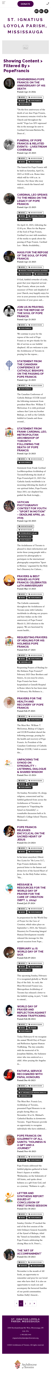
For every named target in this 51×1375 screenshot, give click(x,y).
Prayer (33, 1028)
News (22, 97)
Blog (22, 1262)
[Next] (34, 1303)
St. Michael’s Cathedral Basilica (33, 1092)
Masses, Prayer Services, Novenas (34, 270)
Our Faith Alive (26, 526)
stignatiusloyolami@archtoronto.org (25, 1338)
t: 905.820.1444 (25, 1334)
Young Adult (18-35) (28, 533)
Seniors (23, 1265)
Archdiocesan (36, 97)
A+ (36, 11)
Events (33, 784)
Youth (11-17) (25, 536)
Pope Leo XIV (25, 104)
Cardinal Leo (41, 274)
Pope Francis (35, 100)
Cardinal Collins (37, 216)
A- (41, 11)
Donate (25, 4)
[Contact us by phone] (47, 4)
